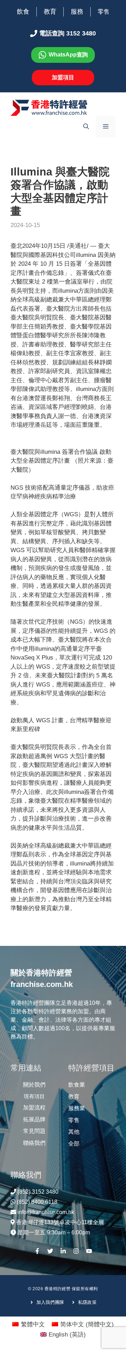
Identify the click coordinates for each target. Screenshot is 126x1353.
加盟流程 (34, 1107)
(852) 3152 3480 (38, 1192)
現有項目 (34, 1096)
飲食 (23, 11)
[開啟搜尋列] (86, 126)
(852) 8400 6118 (37, 1202)
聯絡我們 (34, 1143)
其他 (73, 1132)
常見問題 (34, 1131)
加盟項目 (63, 77)
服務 (77, 11)
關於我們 (34, 1085)
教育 (50, 11)
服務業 (76, 1108)
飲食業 (76, 1085)
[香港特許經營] (49, 107)
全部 (73, 1144)
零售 (104, 11)
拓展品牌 (34, 1119)
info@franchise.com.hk (46, 1212)
